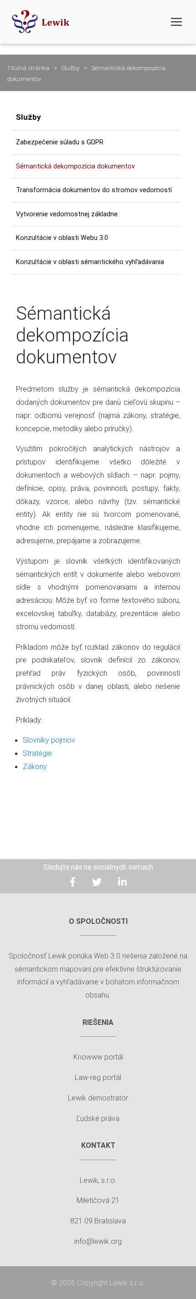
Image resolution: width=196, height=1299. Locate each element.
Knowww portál (98, 1056)
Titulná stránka (28, 68)
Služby (70, 68)
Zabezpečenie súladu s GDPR (59, 142)
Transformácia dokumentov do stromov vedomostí (94, 190)
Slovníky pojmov (49, 739)
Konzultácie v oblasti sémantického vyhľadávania (90, 262)
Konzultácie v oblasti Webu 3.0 (62, 238)
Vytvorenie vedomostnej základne (67, 214)
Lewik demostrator (98, 1097)
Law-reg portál (98, 1077)
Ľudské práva (98, 1118)
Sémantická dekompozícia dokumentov (75, 166)
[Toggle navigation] (176, 22)
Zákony (35, 766)
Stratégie (37, 753)
